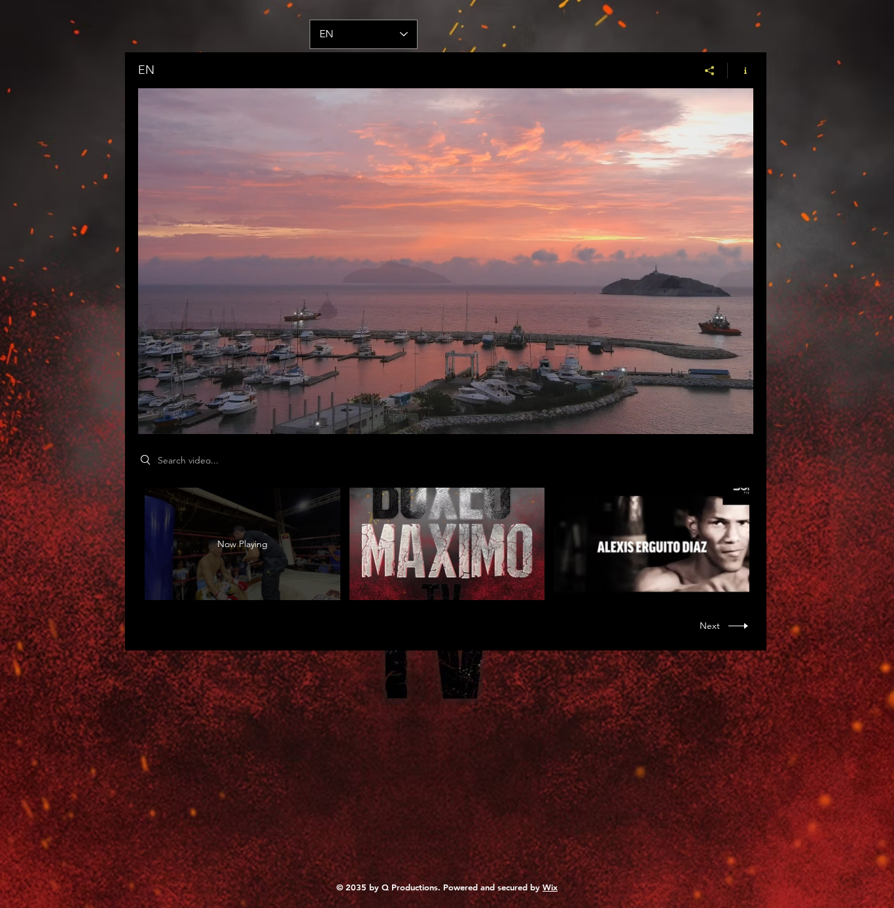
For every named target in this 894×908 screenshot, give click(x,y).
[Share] (710, 70)
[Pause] (155, 416)
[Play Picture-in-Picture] (713, 416)
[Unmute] (177, 416)
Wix (550, 887)
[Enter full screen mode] (735, 416)
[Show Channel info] (740, 70)
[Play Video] (446, 544)
